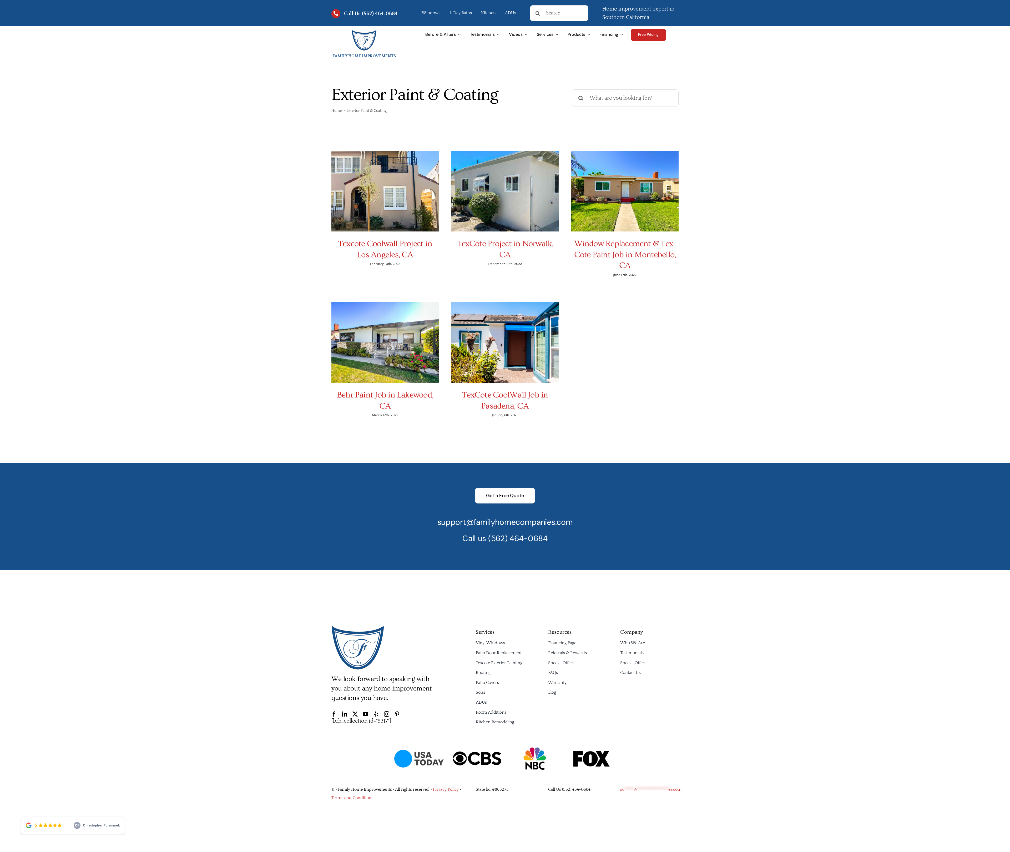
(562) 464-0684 (518, 538)
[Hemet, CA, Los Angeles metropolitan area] (357, 628)
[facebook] (334, 714)
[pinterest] (397, 714)
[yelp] (376, 714)
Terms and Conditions (352, 797)
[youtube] (365, 714)
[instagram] (386, 714)
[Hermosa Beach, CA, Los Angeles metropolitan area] (364, 32)
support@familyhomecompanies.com (505, 522)
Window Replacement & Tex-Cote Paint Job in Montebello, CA (625, 254)
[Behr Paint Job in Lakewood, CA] (385, 342)
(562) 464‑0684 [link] (380, 14)
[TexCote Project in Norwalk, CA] (505, 191)
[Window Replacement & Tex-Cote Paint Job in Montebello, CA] (625, 191)
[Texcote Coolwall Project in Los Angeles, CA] (385, 191)
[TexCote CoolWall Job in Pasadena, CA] (505, 342)
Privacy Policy (446, 789)
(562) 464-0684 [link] (576, 789)
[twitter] (355, 714)
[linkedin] (344, 714)
